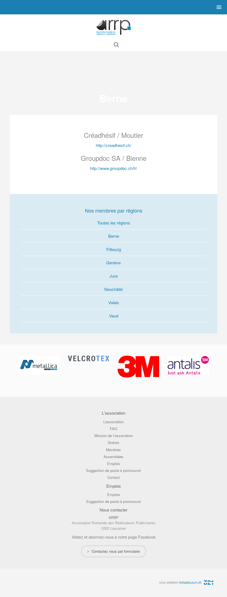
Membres (113, 449)
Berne (113, 236)
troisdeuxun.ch (190, 582)
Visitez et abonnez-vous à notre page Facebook (114, 537)
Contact (113, 477)
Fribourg (113, 249)
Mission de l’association (113, 435)
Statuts (113, 442)
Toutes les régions (113, 223)
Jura (114, 276)
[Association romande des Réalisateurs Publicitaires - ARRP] (113, 26)
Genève (113, 262)
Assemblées (113, 456)
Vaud (113, 316)
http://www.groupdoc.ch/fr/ (113, 168)
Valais (113, 302)
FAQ (113, 428)
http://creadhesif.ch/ (113, 145)
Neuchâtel (113, 289)
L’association (113, 421)
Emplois (113, 463)
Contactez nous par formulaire (116, 551)
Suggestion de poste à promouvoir (113, 470)
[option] (39, 365)
